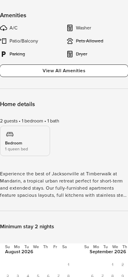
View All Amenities (64, 71)
